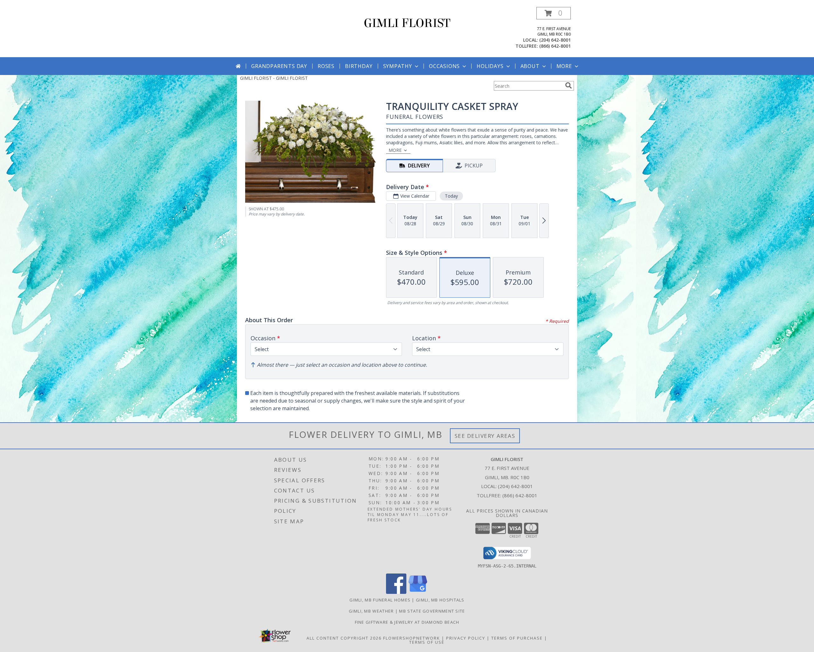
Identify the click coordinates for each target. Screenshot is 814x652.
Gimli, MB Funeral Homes (379, 600)
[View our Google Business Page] (418, 592)
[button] (553, 13)
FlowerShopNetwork (411, 638)
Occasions (444, 66)
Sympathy (397, 66)
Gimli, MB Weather (371, 611)
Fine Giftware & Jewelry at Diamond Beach (407, 622)
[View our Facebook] (396, 592)
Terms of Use (427, 642)
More (564, 66)
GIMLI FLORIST (407, 23)
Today (451, 196)
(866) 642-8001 (555, 46)
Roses (326, 66)
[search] (568, 85)
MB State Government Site (432, 611)
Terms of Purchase (517, 638)
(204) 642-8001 (555, 40)
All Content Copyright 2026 (344, 638)
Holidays (490, 66)
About (530, 66)
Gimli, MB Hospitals (440, 600)
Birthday (358, 66)
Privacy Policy (465, 638)
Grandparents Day (279, 66)
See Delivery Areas (485, 435)
